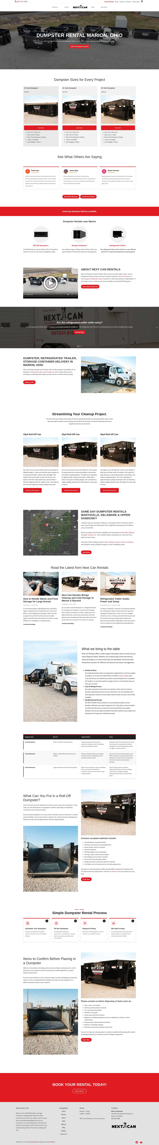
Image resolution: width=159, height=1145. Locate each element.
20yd (126, 676)
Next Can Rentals (88, 653)
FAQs (63, 1121)
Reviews (128, 2)
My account (136, 2)
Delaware (131, 532)
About (64, 1118)
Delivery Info (29, 382)
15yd (121, 676)
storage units (50, 372)
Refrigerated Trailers (118, 245)
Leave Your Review (88, 197)
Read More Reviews (71, 197)
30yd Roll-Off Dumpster (109, 490)
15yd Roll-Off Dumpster (32, 490)
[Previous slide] (2, 327)
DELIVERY (104, 7)
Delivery (63, 1124)
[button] (79, 346)
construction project (124, 276)
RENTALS (55, 7)
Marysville (125, 532)
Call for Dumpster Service (79, 46)
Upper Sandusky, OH (90, 535)
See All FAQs (79, 332)
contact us (114, 871)
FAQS (92, 7)
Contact (122, 2)
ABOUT (67, 7)
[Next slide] (157, 327)
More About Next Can (90, 287)
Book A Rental (109, 2)
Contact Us (63, 1134)
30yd (86, 678)
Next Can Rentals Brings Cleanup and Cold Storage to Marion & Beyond (78, 598)
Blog (116, 2)
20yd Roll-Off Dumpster (71, 490)
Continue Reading (29, 624)
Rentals (63, 1114)
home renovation (125, 656)
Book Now (41, 128)
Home (64, 1111)
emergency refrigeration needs (92, 279)
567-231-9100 (22, 1)
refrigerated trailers (37, 372)
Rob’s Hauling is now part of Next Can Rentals (119, 542)
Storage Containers (79, 245)
